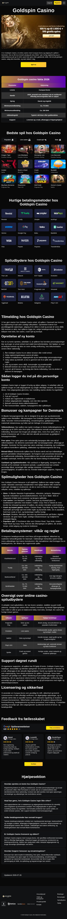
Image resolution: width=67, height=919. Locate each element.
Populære (7, 139)
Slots (56, 139)
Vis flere (33, 764)
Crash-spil (40, 139)
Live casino (24, 139)
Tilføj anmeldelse (54, 728)
